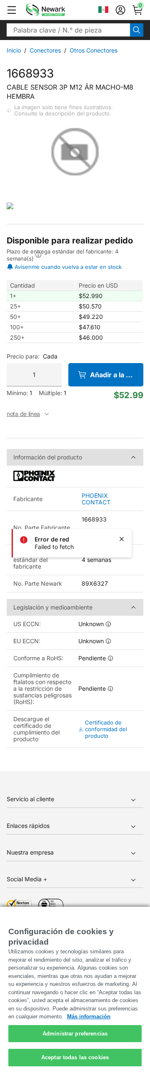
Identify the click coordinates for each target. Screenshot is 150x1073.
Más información (88, 1016)
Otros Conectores (94, 50)
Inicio (14, 50)
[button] (12, 10)
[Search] (136, 30)
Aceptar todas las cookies (75, 1057)
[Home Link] (57, 10)
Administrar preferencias (75, 1033)
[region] (75, 990)
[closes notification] (122, 539)
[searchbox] (68, 30)
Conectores (45, 50)
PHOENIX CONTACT (96, 499)
